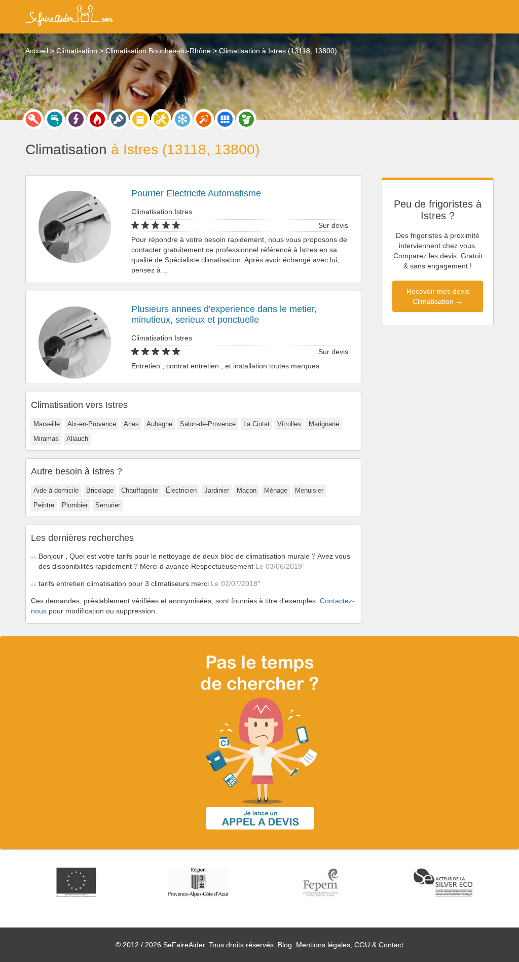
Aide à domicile (56, 490)
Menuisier (309, 490)
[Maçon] (204, 119)
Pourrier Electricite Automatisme (196, 193)
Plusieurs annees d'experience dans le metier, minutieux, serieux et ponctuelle (224, 314)
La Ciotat (256, 424)
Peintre (43, 505)
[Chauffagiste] (97, 119)
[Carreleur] (225, 119)
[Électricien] (76, 119)
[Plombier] (55, 119)
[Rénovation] (161, 119)
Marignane (324, 424)
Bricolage (100, 490)
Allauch (77, 438)
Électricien (181, 490)
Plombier (75, 505)
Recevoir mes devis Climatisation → (437, 296)
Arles (131, 424)
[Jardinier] (246, 119)
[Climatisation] (182, 119)
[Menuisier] (140, 119)
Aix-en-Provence (91, 424)
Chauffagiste (139, 490)
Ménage (275, 490)
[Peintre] (118, 119)
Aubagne (159, 424)
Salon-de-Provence (208, 424)
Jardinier (216, 490)
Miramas (46, 438)
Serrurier (107, 505)
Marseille (46, 424)
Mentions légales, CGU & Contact (349, 945)
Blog (285, 945)
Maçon (246, 490)
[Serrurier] (33, 119)
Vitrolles (289, 424)
